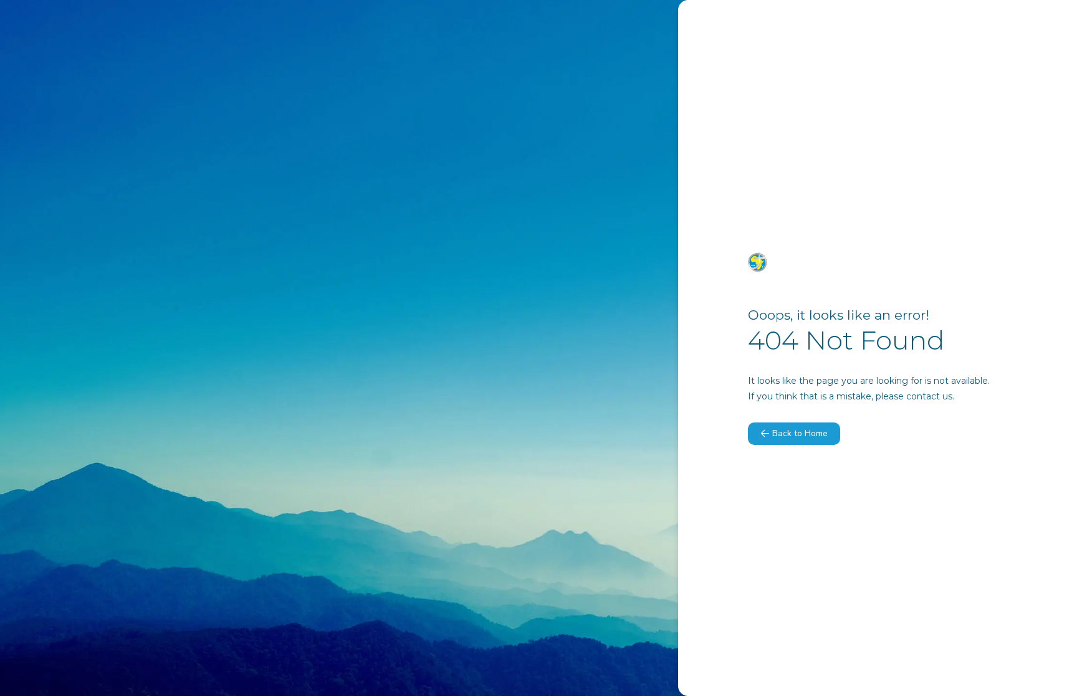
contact (923, 396)
